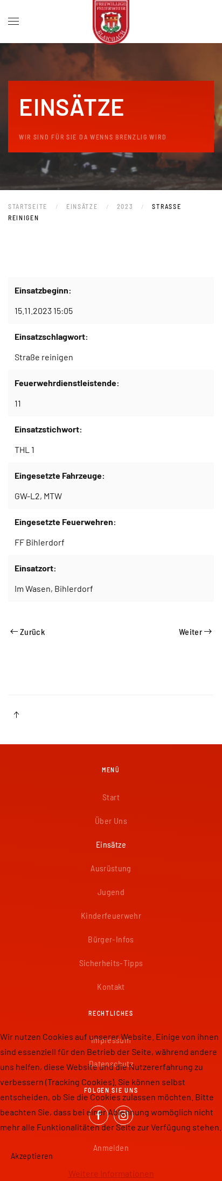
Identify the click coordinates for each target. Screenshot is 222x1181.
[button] (13, 21)
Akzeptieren (32, 1155)
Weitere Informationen (111, 1173)
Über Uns (111, 820)
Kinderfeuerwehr (111, 915)
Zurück (32, 631)
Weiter (190, 631)
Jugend (111, 891)
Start (111, 797)
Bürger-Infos (111, 939)
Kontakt (110, 986)
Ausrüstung (111, 868)
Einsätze (111, 844)
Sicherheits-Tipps (111, 963)
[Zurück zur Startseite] (111, 21)
